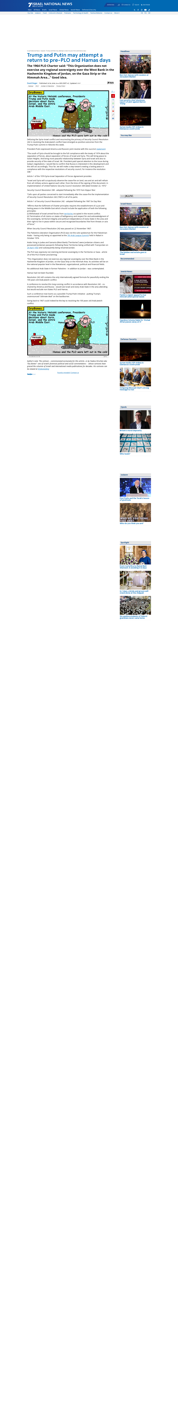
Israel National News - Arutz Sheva (44, 6)
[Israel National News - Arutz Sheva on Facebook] (138, 9)
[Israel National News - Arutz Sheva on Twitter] (134, 9)
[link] (135, 76)
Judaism (38, 13)
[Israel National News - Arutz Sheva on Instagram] (142, 9)
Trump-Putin (61, 86)
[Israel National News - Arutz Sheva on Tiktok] (149, 9)
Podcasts (67, 13)
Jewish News (75, 10)
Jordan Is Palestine (47, 86)
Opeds (43, 51)
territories (68, 213)
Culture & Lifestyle (55, 13)
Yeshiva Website (96, 13)
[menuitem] (30, 9)
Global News (64, 10)
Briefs (44, 10)
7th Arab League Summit (78, 235)
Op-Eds (30, 13)
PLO (37, 86)
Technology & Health (80, 13)
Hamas (30, 86)
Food (45, 13)
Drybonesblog (43, 369)
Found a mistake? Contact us (68, 373)
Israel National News (33, 51)
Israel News (53, 10)
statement (101, 149)
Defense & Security (89, 10)
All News (37, 10)
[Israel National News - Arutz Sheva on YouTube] (145, 9)
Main (30, 10)
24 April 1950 (32, 247)
